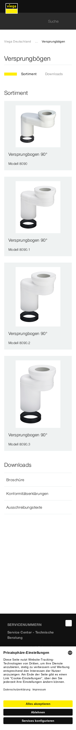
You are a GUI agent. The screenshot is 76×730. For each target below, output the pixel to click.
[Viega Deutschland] (11, 6)
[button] (38, 479)
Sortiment (29, 74)
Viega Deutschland (17, 41)
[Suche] (69, 21)
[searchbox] (34, 21)
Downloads (54, 74)
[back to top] (68, 623)
